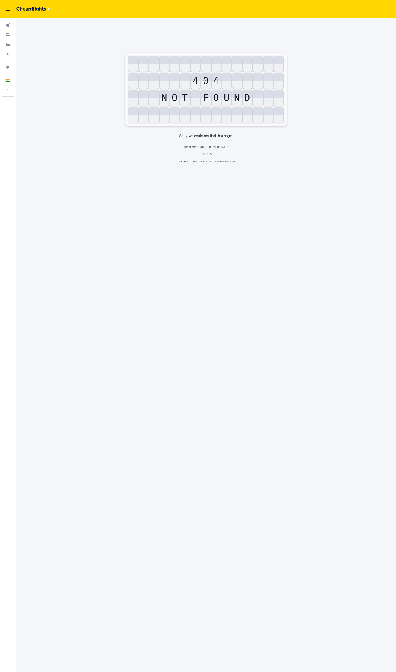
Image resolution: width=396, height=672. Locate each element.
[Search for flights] (8, 25)
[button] (8, 9)
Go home (182, 161)
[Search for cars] (8, 44)
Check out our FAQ (201, 161)
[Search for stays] (8, 34)
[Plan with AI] (8, 54)
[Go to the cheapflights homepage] (33, 9)
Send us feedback (225, 161)
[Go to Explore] (8, 67)
